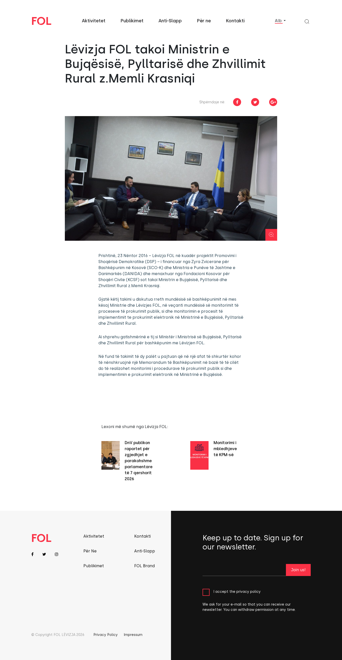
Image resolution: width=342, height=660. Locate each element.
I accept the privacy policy (237, 592)
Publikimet (131, 21)
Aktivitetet (93, 21)
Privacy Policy (105, 635)
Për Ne (90, 551)
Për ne (204, 21)
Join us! (298, 569)
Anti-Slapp (170, 21)
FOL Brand (144, 565)
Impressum (133, 635)
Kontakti (235, 21)
